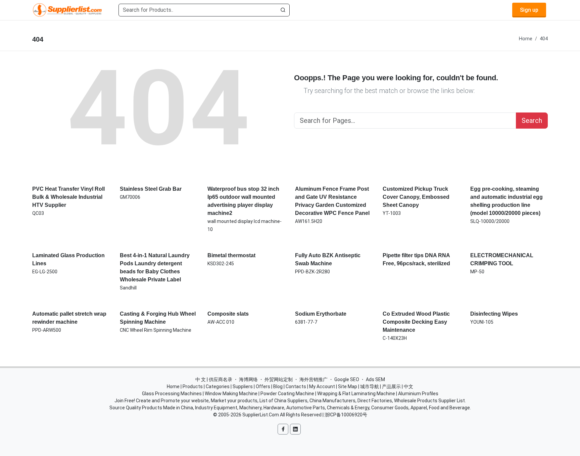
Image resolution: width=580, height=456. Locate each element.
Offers (263, 386)
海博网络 (248, 379)
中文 (408, 386)
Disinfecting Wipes (494, 314)
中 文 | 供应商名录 (213, 379)
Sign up (529, 10)
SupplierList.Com (260, 414)
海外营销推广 (313, 379)
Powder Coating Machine (287, 393)
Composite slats (228, 314)
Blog (278, 386)
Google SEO (346, 379)
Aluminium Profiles (418, 393)
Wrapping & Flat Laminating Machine (356, 393)
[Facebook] (283, 429)
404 (544, 39)
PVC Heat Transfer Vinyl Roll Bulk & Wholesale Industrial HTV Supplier (68, 197)
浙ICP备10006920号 (346, 414)
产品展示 (391, 386)
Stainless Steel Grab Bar (151, 189)
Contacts (296, 386)
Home (525, 39)
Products (193, 386)
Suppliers (243, 386)
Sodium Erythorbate (320, 314)
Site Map (347, 386)
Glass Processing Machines (172, 393)
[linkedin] (295, 429)
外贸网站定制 (278, 379)
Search (532, 121)
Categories (218, 386)
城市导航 (369, 386)
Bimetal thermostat (231, 255)
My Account (322, 386)
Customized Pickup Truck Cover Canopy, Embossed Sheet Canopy (416, 197)
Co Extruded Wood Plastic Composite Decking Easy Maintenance (416, 322)
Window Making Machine (231, 393)
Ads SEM (375, 379)
